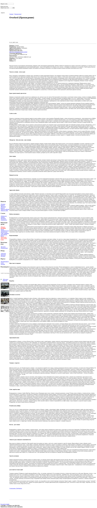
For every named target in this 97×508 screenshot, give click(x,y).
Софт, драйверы (5, 233)
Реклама (3, 264)
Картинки (3, 254)
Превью (3, 217)
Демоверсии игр (5, 230)
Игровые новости (3, 205)
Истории (3, 256)
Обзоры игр (4, 216)
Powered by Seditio (5, 504)
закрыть (3, 12)
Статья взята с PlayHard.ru (15, 488)
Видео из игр (4, 232)
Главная (11, 14)
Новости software (5, 209)
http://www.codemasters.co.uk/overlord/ (18, 52)
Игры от (3, 227)
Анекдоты (3, 253)
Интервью (3, 218)
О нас (2, 262)
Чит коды (3, 246)
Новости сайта (4, 210)
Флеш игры (3, 237)
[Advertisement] (41, 32)
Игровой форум (5, 261)
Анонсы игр (4, 220)
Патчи (2, 229)
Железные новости (3, 207)
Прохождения (4, 248)
